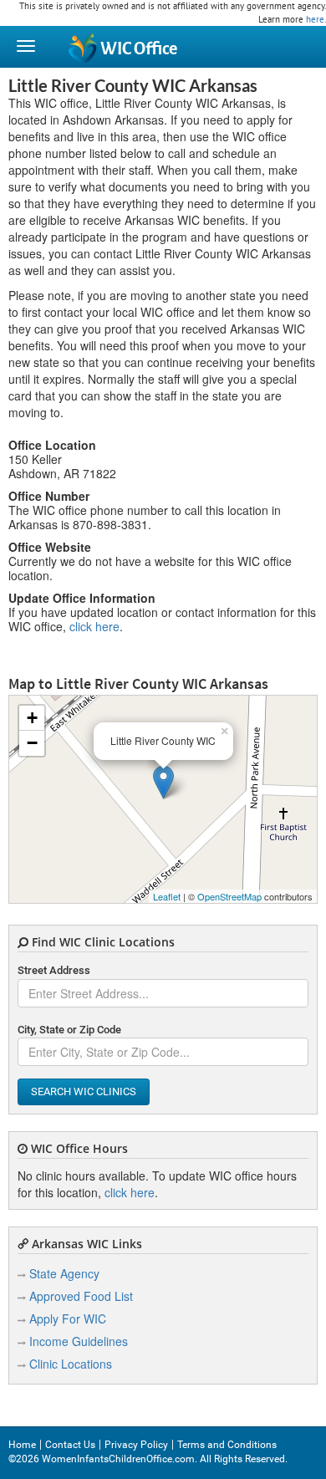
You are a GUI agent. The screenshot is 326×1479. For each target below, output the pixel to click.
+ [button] (32, 717)
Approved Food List (81, 1296)
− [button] (32, 742)
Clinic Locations (70, 1363)
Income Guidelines (78, 1341)
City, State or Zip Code (69, 1029)
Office (138, 49)
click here (94, 626)
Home (22, 1445)
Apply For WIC (67, 1318)
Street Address (54, 970)
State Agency (64, 1273)
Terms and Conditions (227, 1445)
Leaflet (167, 896)
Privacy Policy (136, 1445)
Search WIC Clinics (83, 1091)
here (315, 19)
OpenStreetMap (229, 896)
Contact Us (70, 1445)
